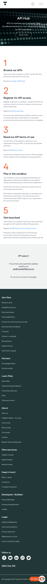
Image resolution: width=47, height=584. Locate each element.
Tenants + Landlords (9, 336)
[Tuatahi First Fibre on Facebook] (4, 557)
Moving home (7, 341)
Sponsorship (6, 427)
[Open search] (32, 4)
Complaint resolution (9, 487)
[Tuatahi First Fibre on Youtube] (10, 557)
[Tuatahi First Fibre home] (13, 3)
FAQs (3, 395)
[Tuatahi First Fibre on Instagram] (22, 557)
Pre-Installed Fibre (8, 317)
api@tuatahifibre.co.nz (23, 269)
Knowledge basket (8, 363)
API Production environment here (24, 228)
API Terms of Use (16, 150)
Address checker (8, 455)
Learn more (25, 35)
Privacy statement (8, 532)
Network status (7, 464)
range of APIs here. (18, 81)
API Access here (17, 111)
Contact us (6, 482)
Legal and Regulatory (9, 522)
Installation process (9, 307)
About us (5, 413)
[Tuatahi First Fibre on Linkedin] (16, 557)
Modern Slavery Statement (11, 442)
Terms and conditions (9, 527)
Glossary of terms (8, 400)
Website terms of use (9, 536)
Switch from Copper (9, 351)
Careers (5, 437)
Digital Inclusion (7, 346)
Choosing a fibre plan (9, 391)
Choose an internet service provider (15, 322)
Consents (5, 331)
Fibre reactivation (8, 312)
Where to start (7, 302)
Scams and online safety (10, 541)
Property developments (10, 504)
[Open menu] (41, 4)
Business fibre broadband (11, 327)
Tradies (4, 509)
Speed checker (7, 460)
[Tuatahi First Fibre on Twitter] (28, 557)
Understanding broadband (11, 386)
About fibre (6, 381)
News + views (6, 477)
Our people (6, 432)
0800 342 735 (8, 566)
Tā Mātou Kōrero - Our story (11, 418)
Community (6, 423)
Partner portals (7, 368)
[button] (37, 579)
